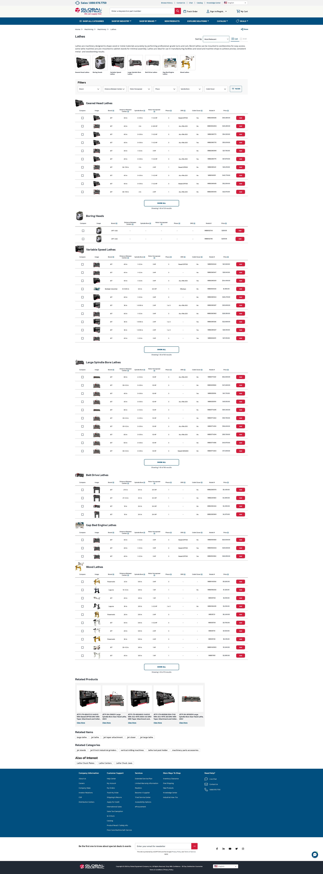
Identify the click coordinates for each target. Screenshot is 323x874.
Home (77, 29)
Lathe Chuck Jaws (124, 763)
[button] (235, 3)
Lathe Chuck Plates (85, 763)
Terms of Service (190, 852)
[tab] (235, 38)
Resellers (138, 788)
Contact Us (181, 3)
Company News (84, 788)
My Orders (111, 788)
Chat (191, 3)
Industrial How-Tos (170, 797)
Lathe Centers (105, 763)
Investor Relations (86, 792)
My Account (111, 783)
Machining (89, 29)
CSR (80, 797)
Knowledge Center (214, 3)
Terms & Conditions (156, 870)
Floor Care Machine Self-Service (119, 830)
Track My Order (113, 792)
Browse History (167, 3)
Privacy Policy (176, 852)
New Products (168, 788)
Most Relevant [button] (210, 39)
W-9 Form (111, 816)
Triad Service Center (143, 797)
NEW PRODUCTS (172, 21)
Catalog (200, 3)
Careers (82, 783)
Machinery (102, 29)
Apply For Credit (113, 802)
